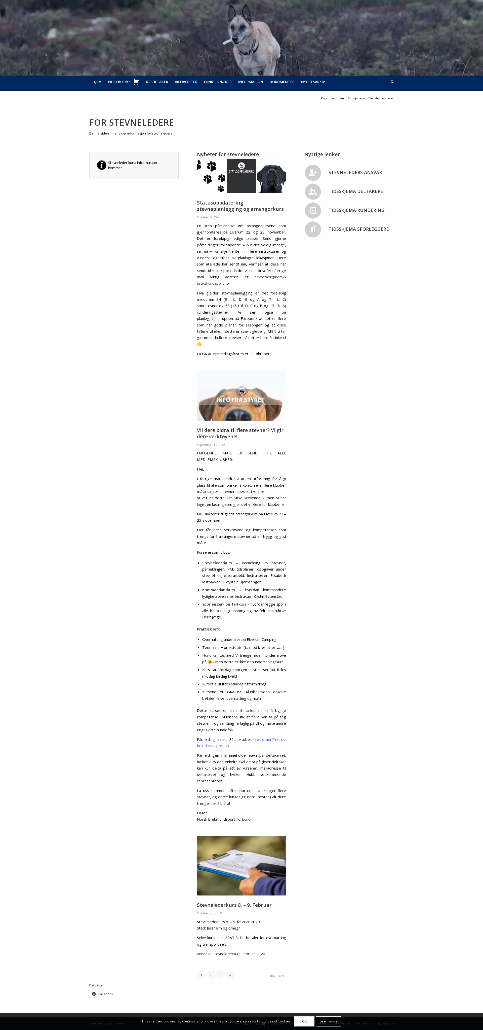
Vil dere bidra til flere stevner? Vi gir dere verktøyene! (240, 433)
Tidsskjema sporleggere (359, 229)
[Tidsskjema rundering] (313, 211)
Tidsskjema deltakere (356, 191)
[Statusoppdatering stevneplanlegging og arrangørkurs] (241, 176)
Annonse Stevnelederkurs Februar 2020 (231, 953)
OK (304, 1021)
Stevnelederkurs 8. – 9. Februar (234, 905)
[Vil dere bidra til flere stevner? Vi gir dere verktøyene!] (241, 395)
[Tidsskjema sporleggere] (313, 229)
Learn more (329, 1021)
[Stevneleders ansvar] (313, 173)
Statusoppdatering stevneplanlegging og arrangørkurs (240, 205)
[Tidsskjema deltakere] (313, 192)
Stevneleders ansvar (355, 172)
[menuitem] (97, 82)
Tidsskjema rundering (357, 210)
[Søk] (391, 82)
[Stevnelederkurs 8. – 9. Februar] (241, 866)
